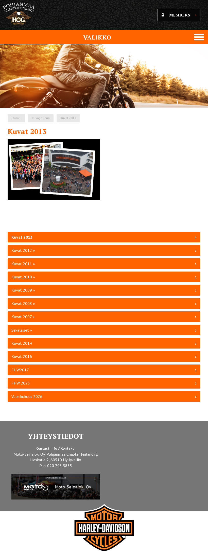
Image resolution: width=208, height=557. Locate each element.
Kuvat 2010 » (23, 276)
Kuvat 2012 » (23, 250)
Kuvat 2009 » (23, 290)
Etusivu (16, 118)
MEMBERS (182, 15)
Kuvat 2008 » (23, 303)
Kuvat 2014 (21, 343)
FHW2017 (20, 369)
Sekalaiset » (21, 330)
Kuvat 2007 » (23, 316)
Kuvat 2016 (21, 356)
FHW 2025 (20, 383)
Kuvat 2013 (68, 118)
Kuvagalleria (41, 118)
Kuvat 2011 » (23, 263)
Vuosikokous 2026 (26, 396)
